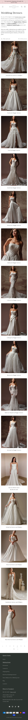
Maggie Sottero (18, 21)
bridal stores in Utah (20, 17)
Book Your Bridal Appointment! (9, 674)
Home (4, 659)
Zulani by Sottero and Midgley (14, 527)
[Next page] (17, 649)
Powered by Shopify (18, 717)
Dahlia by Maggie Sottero (14, 263)
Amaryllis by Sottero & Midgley (14, 75)
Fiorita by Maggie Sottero (14, 113)
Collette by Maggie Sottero (14, 300)
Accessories (5, 665)
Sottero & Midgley (12, 23)
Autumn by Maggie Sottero (14, 450)
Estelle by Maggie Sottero (14, 188)
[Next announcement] (25, 1)
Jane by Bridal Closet (14, 487)
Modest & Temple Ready (13, 25)
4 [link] (17, 646)
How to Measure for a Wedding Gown (11, 677)
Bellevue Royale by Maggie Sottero (14, 412)
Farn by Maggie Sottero (14, 150)
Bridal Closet (12, 717)
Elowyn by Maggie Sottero (14, 225)
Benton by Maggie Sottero (14, 375)
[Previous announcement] (2, 1)
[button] (2, 6)
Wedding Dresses (6, 662)
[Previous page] (2, 646)
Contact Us (5, 668)
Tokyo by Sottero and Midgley (14, 564)
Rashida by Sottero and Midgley (14, 602)
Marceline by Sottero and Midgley (14, 639)
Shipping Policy (6, 671)
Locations (5, 683)
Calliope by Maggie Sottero (14, 337)
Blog (4, 680)
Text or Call (13, 692)
